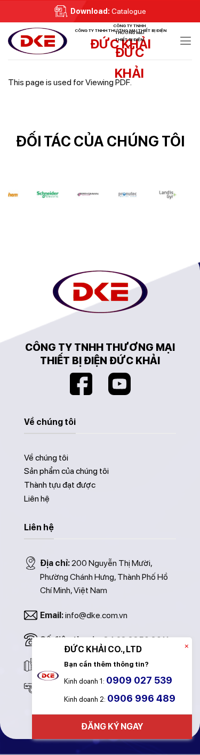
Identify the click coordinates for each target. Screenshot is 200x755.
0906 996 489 (141, 698)
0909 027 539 (139, 680)
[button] (185, 41)
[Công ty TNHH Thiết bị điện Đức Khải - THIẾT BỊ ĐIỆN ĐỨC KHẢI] (61, 41)
